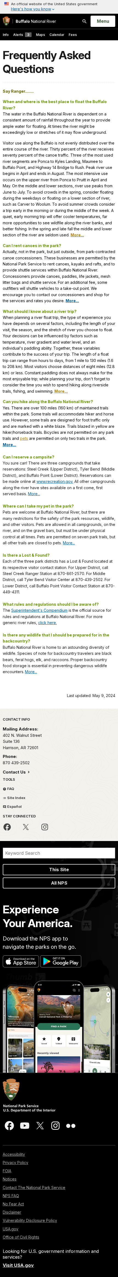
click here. (47, 622)
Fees (73, 35)
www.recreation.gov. (54, 481)
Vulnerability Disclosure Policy (30, 1220)
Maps (40, 35)
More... (34, 493)
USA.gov (10, 1229)
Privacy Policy (15, 1162)
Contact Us (15, 772)
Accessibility (14, 1154)
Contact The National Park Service (34, 1187)
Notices (9, 1179)
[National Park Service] (6, 21)
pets (24, 438)
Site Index (16, 797)
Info (6, 35)
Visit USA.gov (18, 1265)
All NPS (59, 883)
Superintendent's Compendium (39, 610)
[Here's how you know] (59, 7)
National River (36, 21)
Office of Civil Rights (21, 1237)
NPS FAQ (11, 1195)
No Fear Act (13, 1204)
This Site (59, 869)
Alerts (21, 35)
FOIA (7, 1170)
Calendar (56, 35)
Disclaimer (12, 1212)
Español (14, 806)
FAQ (10, 788)
